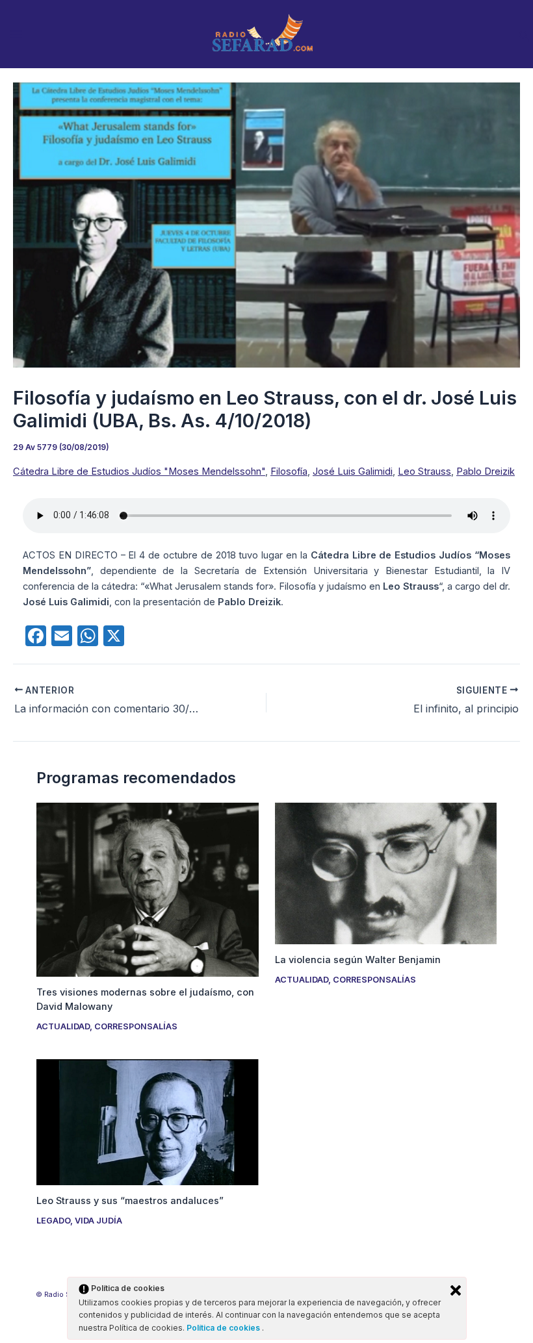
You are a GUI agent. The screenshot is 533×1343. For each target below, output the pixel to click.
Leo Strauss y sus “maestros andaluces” (130, 1201)
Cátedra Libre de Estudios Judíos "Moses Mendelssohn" (139, 471)
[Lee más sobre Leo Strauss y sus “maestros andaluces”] (147, 1121)
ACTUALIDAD (63, 1026)
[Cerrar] (455, 1290)
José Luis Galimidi (353, 471)
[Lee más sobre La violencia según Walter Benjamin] (386, 873)
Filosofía (288, 471)
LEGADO (53, 1220)
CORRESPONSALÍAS (135, 1026)
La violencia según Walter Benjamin (358, 960)
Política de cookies (224, 1328)
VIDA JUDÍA (98, 1220)
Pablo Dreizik (485, 471)
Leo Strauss (424, 471)
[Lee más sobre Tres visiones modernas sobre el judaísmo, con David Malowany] (147, 889)
